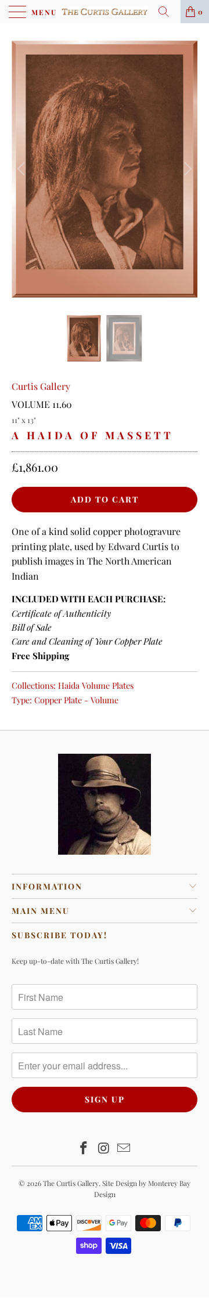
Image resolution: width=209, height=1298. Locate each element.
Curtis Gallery (41, 386)
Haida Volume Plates (96, 685)
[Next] (186, 169)
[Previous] (22, 169)
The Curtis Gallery (71, 1183)
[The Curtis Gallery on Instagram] (104, 1148)
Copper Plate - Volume (76, 700)
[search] (167, 11)
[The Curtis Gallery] (104, 11)
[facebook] (83, 1148)
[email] (124, 1148)
